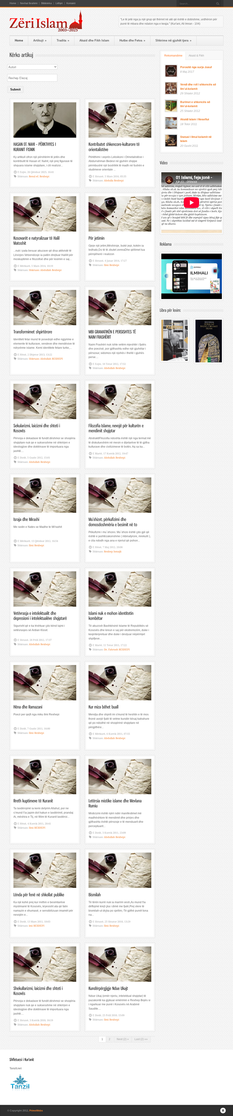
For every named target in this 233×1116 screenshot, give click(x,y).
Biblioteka (46, 3)
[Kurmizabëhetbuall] (104, 706)
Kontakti (70, 3)
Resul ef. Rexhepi (39, 176)
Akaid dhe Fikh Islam (94, 40)
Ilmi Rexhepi (111, 265)
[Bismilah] (95, 894)
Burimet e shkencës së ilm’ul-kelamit (195, 104)
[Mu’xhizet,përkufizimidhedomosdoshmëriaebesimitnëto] (113, 521)
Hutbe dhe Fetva (132, 40)
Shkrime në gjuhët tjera (173, 40)
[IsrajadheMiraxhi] (26, 519)
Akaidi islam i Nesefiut (194, 119)
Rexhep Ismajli (113, 551)
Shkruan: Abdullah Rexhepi (45, 270)
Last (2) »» (141, 1039)
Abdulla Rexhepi (114, 180)
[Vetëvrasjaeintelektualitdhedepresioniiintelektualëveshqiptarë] (40, 615)
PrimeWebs (36, 1110)
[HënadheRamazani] (27, 706)
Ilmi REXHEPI (37, 827)
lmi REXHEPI (36, 925)
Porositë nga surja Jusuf (196, 67)
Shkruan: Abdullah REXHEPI (46, 358)
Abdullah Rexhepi (114, 368)
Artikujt (39, 40)
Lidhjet (59, 3)
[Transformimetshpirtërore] (32, 331)
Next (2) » (123, 1039)
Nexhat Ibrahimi (28, 3)
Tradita (63, 40)
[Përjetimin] (96, 237)
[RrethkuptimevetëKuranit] (33, 800)
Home (13, 3)
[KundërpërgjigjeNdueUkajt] (108, 988)
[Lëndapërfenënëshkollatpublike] (38, 894)
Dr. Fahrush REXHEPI (117, 649)
